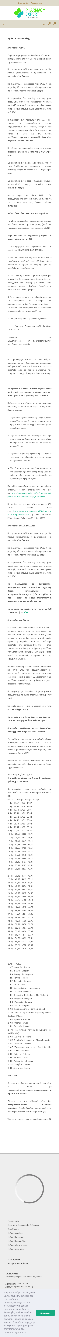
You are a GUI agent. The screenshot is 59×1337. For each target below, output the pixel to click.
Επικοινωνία (23, 3)
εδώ (26, 612)
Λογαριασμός (36, 3)
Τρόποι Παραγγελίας (17, 1241)
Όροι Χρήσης (13, 1229)
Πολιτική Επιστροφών (18, 1245)
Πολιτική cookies (15, 1233)
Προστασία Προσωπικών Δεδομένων (24, 1225)
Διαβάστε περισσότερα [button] (15, 1332)
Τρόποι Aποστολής (16, 1249)
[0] (53, 24)
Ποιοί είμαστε (14, 1259)
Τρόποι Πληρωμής (16, 1237)
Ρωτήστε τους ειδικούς (18, 1263)
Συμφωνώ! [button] (45, 1313)
